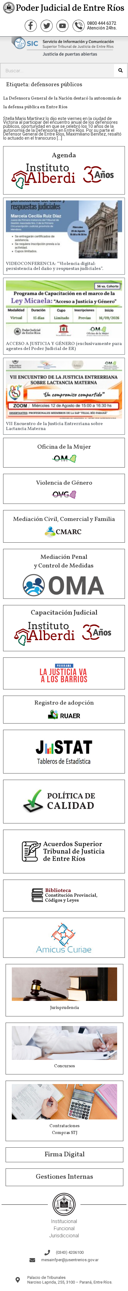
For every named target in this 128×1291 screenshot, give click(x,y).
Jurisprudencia (64, 1008)
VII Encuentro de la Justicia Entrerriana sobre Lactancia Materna (54, 427)
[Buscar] (120, 70)
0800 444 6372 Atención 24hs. (102, 25)
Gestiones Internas (64, 1177)
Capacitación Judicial (64, 613)
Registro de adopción (64, 703)
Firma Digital (64, 1154)
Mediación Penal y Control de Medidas (64, 561)
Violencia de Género (64, 483)
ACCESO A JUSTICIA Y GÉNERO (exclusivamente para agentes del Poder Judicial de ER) (64, 346)
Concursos (64, 1066)
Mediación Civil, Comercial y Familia (64, 519)
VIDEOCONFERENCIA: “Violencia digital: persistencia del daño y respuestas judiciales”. (54, 266)
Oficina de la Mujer (64, 447)
